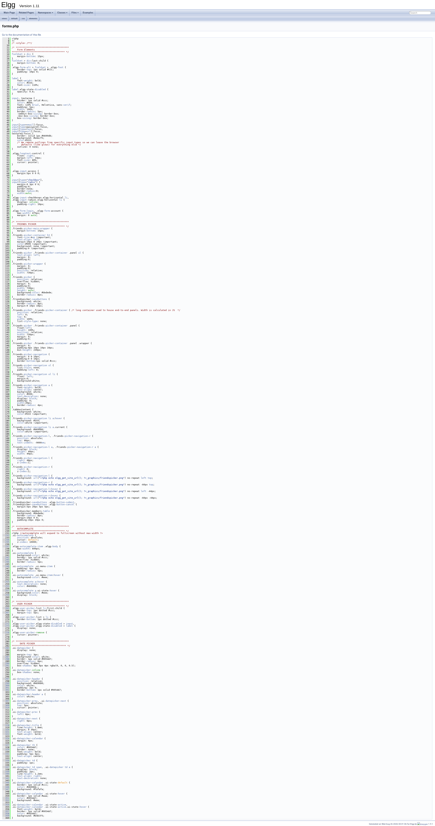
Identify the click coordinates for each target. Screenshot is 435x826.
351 (6, 798)
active (62, 804)
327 (6, 745)
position (22, 270)
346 (6, 787)
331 (6, 754)
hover (58, 418)
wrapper (45, 228)
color (20, 83)
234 (6, 539)
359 (6, 815)
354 (6, 804)
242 (6, 557)
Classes (61, 12)
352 (6, 800)
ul (79, 253)
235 (6, 542)
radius (31, 111)
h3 (48, 235)
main (36, 228)
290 (6, 663)
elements (33, 18)
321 (6, 732)
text (29, 129)
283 (6, 648)
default (14, 18)
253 (6, 581)
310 (6, 707)
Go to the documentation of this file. (21, 34)
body (55, 546)
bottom (31, 56)
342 (6, 778)
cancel (70, 504)
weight (28, 80)
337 (6, 767)
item (40, 546)
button (61, 502)
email (30, 124)
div (29, 54)
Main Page (9, 12)
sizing (37, 113)
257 (6, 590)
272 (6, 623)
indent (28, 442)
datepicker (24, 648)
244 (6, 562)
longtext (25, 153)
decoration (31, 396)
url (29, 131)
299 (6, 683)
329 (6, 749)
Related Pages (26, 12)
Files (74, 12)
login (30, 211)
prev (35, 701)
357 (6, 811)
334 (6, 760)
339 (6, 771)
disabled (40, 89)
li (66, 197)
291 (6, 665)
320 (6, 729)
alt (29, 67)
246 (6, 566)
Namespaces (44, 12)
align (27, 239)
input (15, 98)
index (23, 462)
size (26, 85)
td (33, 760)
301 (6, 687)
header (36, 679)
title (35, 725)
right (30, 155)
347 (6, 789)
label (15, 78)
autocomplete (25, 535)
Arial (35, 105)
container (39, 235)
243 (6, 559)
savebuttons (39, 299)
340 (6, 774)
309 (6, 705)
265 (6, 608)
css (23, 18)
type (22, 124)
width (20, 109)
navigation (40, 354)
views (4, 18)
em (33, 237)
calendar (37, 738)
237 (6, 546)
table (46, 511)
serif (66, 105)
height (21, 290)
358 (6, 813)
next (63, 701)
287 (6, 657)
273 (6, 626)
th (33, 745)
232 (6, 535)
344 (6, 782)
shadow (27, 665)
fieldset (17, 54)
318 (6, 725)
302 (6, 690)
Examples (88, 12)
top (29, 69)
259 (6, 595)
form (22, 67)
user (22, 608)
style (27, 321)
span (39, 767)
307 (6, 701)
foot (60, 67)
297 (6, 679)
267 (6, 612)
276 (6, 632)
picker (28, 228)
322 (6, 734)
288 (6, 659)
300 (6, 685)
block (32, 398)
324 (6, 738)
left (29, 158)
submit (70, 502)
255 (6, 586)
